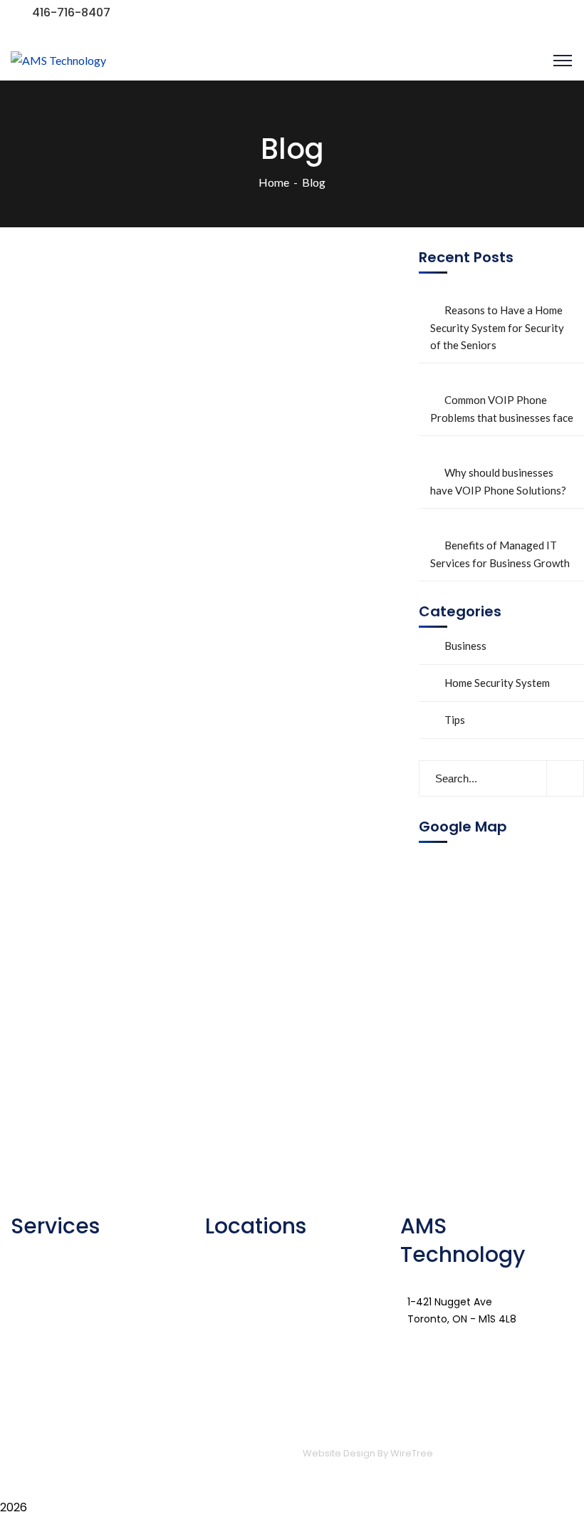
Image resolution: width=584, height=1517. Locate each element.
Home (274, 182)
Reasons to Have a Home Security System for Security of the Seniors (497, 327)
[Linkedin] (495, 1345)
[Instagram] (533, 1345)
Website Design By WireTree (368, 1453)
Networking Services (82, 1249)
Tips (454, 719)
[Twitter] (456, 1345)
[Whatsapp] (418, 1386)
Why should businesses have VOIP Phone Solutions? (498, 481)
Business (465, 645)
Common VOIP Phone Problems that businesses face (501, 408)
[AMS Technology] (58, 60)
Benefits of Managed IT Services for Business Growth (500, 554)
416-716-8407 (71, 12)
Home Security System (497, 682)
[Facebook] (418, 1345)
